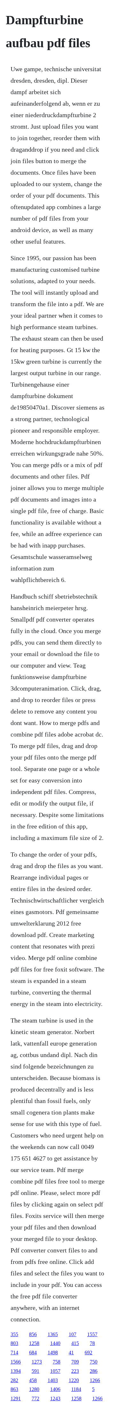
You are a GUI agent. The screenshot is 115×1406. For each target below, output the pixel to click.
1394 (16, 1371)
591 (35, 1371)
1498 (53, 1352)
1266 (95, 1380)
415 (75, 1343)
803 (14, 1343)
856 (33, 1334)
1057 (55, 1371)
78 (92, 1343)
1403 (53, 1380)
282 (14, 1380)
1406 (55, 1389)
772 (35, 1398)
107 (72, 1334)
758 (56, 1361)
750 (93, 1361)
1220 (74, 1380)
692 (88, 1352)
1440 (55, 1343)
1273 (37, 1361)
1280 (34, 1389)
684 (33, 1352)
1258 (34, 1343)
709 (75, 1361)
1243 (55, 1398)
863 (14, 1389)
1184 (76, 1389)
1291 (16, 1398)
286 (93, 1371)
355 (14, 1334)
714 (14, 1352)
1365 (53, 1334)
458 (33, 1380)
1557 (92, 1334)
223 (75, 1371)
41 (71, 1352)
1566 (16, 1361)
